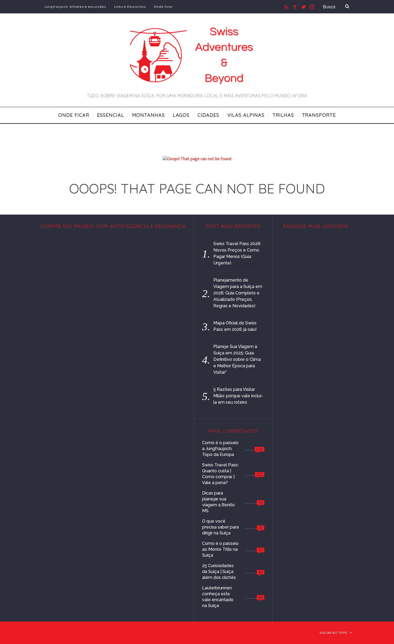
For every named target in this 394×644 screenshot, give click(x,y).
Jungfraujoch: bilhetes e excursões (75, 7)
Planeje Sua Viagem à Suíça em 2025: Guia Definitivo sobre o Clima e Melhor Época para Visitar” (237, 359)
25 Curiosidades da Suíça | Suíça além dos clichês (219, 571)
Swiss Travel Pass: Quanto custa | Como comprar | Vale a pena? (220, 473)
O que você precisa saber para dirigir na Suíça (220, 527)
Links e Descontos (130, 7)
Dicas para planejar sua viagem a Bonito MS (218, 502)
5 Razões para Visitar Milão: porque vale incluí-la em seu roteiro (238, 396)
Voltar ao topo (333, 633)
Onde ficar (163, 7)
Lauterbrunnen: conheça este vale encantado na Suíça (217, 596)
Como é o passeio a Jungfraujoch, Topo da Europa (220, 448)
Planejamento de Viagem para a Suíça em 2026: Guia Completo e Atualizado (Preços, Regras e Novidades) (237, 293)
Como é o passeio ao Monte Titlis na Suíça (220, 549)
